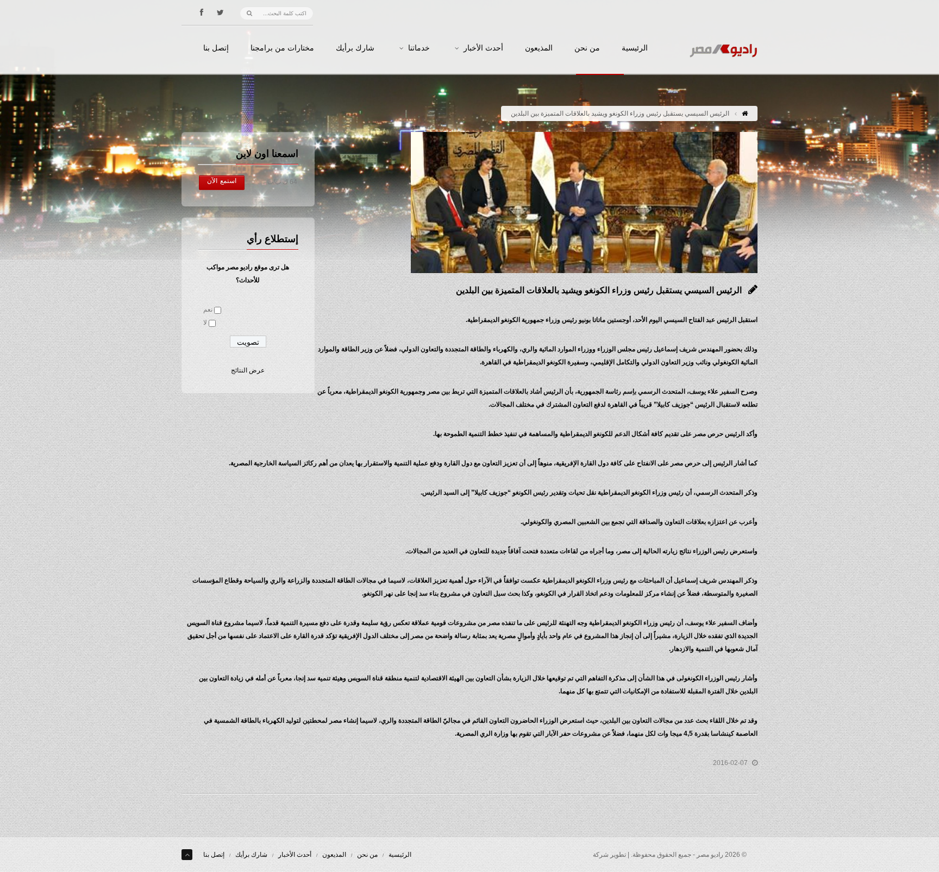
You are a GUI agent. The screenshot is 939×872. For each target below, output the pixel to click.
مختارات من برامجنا (282, 48)
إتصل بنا (216, 48)
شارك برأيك (355, 48)
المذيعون (539, 48)
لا (205, 322)
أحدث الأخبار (483, 48)
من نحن (587, 48)
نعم (207, 309)
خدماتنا (419, 48)
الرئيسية (635, 48)
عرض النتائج (248, 370)
